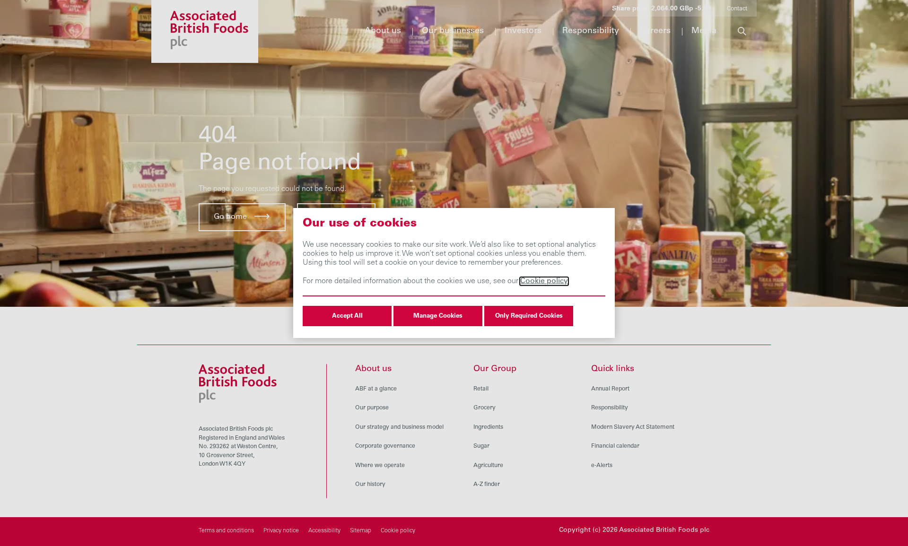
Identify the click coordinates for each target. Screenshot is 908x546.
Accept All (347, 316)
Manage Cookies (438, 316)
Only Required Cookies (529, 316)
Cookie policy (544, 281)
